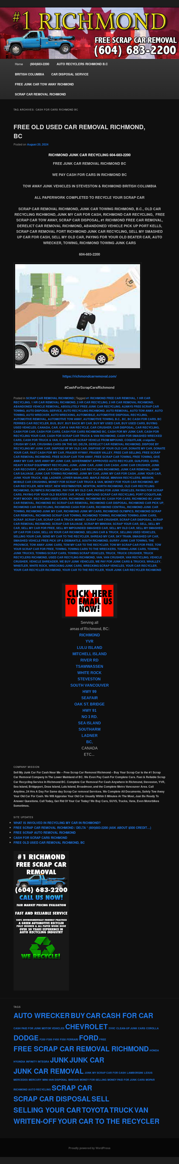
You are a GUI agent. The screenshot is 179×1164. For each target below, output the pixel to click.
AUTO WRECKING (63, 415)
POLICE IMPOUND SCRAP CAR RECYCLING (105, 494)
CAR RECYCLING (147, 427)
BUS (53, 423)
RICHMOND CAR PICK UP (146, 503)
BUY (61, 423)
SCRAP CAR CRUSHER (102, 519)
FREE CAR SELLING (127, 452)
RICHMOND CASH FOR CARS (74, 507)
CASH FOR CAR (24, 431)
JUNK (73, 465)
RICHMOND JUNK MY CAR (44, 511)
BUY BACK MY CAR (78, 423)
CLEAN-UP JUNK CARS (130, 1028)
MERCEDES (21, 1079)
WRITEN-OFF (35, 1121)
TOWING (60, 549)
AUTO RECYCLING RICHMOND (84, 410)
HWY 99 (89, 692)
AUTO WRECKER (37, 415)
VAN (99, 557)
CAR (55, 427)
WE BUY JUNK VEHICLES (76, 561)
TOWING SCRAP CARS (50, 553)
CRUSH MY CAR (25, 444)
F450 (56, 1039)
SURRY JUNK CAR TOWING (128, 540)
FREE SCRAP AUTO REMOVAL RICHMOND (45, 832)
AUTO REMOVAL (117, 410)
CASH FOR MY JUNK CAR (125, 431)
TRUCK (111, 553)
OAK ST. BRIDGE (89, 704)
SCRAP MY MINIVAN (97, 524)
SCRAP (19, 519)
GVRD (154, 461)
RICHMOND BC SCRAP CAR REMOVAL (62, 503)
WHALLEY (153, 561)
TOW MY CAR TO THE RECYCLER (85, 545)
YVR (89, 641)
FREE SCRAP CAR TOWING (112, 457)
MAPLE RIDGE (99, 478)
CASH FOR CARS (48, 431)
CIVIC (112, 1028)
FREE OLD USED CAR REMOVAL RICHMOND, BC (49, 842)
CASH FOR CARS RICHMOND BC (84, 431)
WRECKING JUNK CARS (65, 565)
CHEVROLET (86, 1026)
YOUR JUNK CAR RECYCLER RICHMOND (133, 570)
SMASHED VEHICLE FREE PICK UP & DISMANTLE (47, 540)
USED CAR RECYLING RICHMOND (71, 557)
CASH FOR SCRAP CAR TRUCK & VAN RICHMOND (81, 436)
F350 (49, 1039)
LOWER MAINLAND (75, 478)
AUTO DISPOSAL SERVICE (44, 410)
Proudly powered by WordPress (89, 1148)
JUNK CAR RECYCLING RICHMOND (95, 469)
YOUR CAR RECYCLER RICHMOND (37, 570)
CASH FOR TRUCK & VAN (40, 440)
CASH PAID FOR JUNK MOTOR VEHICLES (39, 1028)
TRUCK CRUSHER (129, 553)
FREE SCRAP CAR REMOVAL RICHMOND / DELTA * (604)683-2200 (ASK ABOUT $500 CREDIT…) (82, 827)
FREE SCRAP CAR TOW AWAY (72, 457)
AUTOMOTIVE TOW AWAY (65, 419)
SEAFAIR (89, 698)
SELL (143, 524)
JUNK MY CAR (89, 473)
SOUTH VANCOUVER (89, 685)
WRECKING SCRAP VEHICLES (103, 565)
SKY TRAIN (123, 536)
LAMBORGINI (135, 1072)
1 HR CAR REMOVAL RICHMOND (53, 402)
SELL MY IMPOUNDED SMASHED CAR (82, 528)
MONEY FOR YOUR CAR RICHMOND (128, 482)
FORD (88, 1038)
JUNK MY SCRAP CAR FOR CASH (105, 1072)
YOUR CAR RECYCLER (141, 565)
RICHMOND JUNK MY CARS (83, 511)
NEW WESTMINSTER (68, 486)
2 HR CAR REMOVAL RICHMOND (131, 402)
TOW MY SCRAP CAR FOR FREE (131, 545)
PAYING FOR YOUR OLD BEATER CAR (48, 494)
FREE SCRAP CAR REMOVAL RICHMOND (81, 1048)
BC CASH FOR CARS (141, 419)
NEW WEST (44, 486)
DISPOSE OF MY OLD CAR (69, 448)
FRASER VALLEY (100, 452)
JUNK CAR (86, 465)
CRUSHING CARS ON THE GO (57, 444)
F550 (63, 1039)
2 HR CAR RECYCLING (92, 402)
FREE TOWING (142, 457)
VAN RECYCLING (137, 557)
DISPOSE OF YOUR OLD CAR (107, 448)
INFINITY (31, 1061)
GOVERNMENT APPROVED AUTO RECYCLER (102, 461)
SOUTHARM (89, 729)
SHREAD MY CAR (102, 536)
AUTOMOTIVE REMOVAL (30, 419)
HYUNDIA (19, 1061)
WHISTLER (21, 565)
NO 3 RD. (90, 717)
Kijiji (45, 478)
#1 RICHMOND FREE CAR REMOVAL (110, 398)
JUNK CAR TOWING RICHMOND (56, 473)
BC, (89, 742)
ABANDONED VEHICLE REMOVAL (36, 406)
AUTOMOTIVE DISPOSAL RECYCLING (121, 415)
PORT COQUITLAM (148, 494)
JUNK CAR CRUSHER (135, 465)
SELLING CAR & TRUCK (102, 532)
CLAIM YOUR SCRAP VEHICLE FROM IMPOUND (91, 440)
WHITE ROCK (38, 565)
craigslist (149, 440)
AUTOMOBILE (85, 415)
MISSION (147, 478)
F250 (42, 1039)
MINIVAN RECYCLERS (125, 478)
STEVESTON (89, 679)
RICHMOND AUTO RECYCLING (32, 1089)
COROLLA (152, 1028)
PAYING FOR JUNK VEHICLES (114, 490)
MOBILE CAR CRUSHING (30, 482)
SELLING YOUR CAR (27, 536)
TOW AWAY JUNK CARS (46, 545)
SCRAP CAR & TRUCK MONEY (64, 519)
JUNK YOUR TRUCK (27, 478)
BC (124, 419)
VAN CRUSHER (113, 557)
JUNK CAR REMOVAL (135, 469)
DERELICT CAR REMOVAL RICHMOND (115, 444)
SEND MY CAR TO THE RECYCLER (65, 536)
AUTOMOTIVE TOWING (98, 419)
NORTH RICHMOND (110, 486)
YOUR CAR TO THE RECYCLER (83, 570)
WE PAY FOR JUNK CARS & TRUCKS (120, 561)
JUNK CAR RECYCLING (54, 469)
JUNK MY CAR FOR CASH (118, 473)
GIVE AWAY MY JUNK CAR (52, 461)
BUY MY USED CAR (106, 423)
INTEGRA (43, 1061)
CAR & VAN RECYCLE (74, 427)
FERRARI (72, 1039)
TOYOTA (95, 1110)
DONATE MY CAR (140, 448)
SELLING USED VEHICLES (137, 532)
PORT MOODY (23, 498)
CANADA (44, 427)
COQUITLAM (132, 440)
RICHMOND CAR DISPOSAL (108, 503)
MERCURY (35, 1079)
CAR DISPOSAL (123, 427)
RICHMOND (76, 498)
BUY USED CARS (133, 423)
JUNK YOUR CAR (149, 473)
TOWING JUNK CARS (131, 549)
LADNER (55, 478)
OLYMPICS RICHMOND (46, 490)
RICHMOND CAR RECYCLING (33, 507)
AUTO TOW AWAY (141, 410)
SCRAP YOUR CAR (125, 524)
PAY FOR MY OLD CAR (77, 490)
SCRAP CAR (33, 519)
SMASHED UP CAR (145, 536)
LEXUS (148, 1072)
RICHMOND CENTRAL (111, 507)
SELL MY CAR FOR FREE (38, 528)
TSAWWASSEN (89, 666)
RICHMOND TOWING (96, 515)
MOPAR (150, 1079)
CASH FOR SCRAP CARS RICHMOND (40, 837)
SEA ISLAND (89, 723)
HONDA (154, 1050)
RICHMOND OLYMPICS (118, 511)
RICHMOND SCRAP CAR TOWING (58, 515)
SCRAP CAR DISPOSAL (135, 519)
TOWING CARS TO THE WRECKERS (92, 549)
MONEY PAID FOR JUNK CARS (126, 1079)
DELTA (83, 444)
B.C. (117, 419)
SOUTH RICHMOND (95, 540)
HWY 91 (89, 710)
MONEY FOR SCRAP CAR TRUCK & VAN (75, 482)
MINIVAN (73, 1079)
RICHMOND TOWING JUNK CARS (133, 515)
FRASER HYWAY (76, 452)
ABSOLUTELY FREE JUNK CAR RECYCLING (90, 406)
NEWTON (89, 486)
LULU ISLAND (89, 648)
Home (19, 64)
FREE (102, 1039)
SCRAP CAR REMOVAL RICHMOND (50, 398)
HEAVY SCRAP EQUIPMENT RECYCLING (41, 465)
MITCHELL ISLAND (89, 654)
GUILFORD (141, 461)
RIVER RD (89, 660)
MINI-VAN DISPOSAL (54, 1079)
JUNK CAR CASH (107, 465)
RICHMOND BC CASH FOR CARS (108, 498)
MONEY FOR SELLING (93, 1079)
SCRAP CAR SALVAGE (67, 524)
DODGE (26, 1038)
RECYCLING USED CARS (50, 498)
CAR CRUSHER (100, 427)
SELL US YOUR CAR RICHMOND (63, 532)
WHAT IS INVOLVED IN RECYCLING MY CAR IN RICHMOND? (57, 822)
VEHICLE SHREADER (43, 561)
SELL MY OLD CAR (122, 528)
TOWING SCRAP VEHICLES (86, 553)
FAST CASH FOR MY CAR (47, 452)
